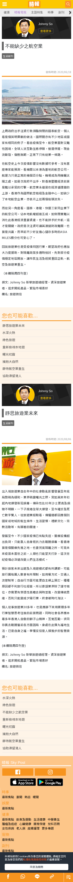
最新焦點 (8, 797)
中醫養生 (54, 819)
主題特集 (37, 12)
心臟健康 (25, 824)
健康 (7, 12)
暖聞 (36, 797)
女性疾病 (8, 828)
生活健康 (39, 819)
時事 (51, 12)
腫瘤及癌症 (9, 824)
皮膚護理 (33, 828)
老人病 (20, 828)
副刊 (61, 12)
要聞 (19, 797)
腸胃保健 (39, 824)
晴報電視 (20, 12)
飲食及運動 (23, 819)
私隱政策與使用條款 (35, 859)
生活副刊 (8, 56)
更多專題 (48, 828)
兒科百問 (54, 824)
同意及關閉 (36, 867)
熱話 (28, 797)
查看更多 (45, 31)
